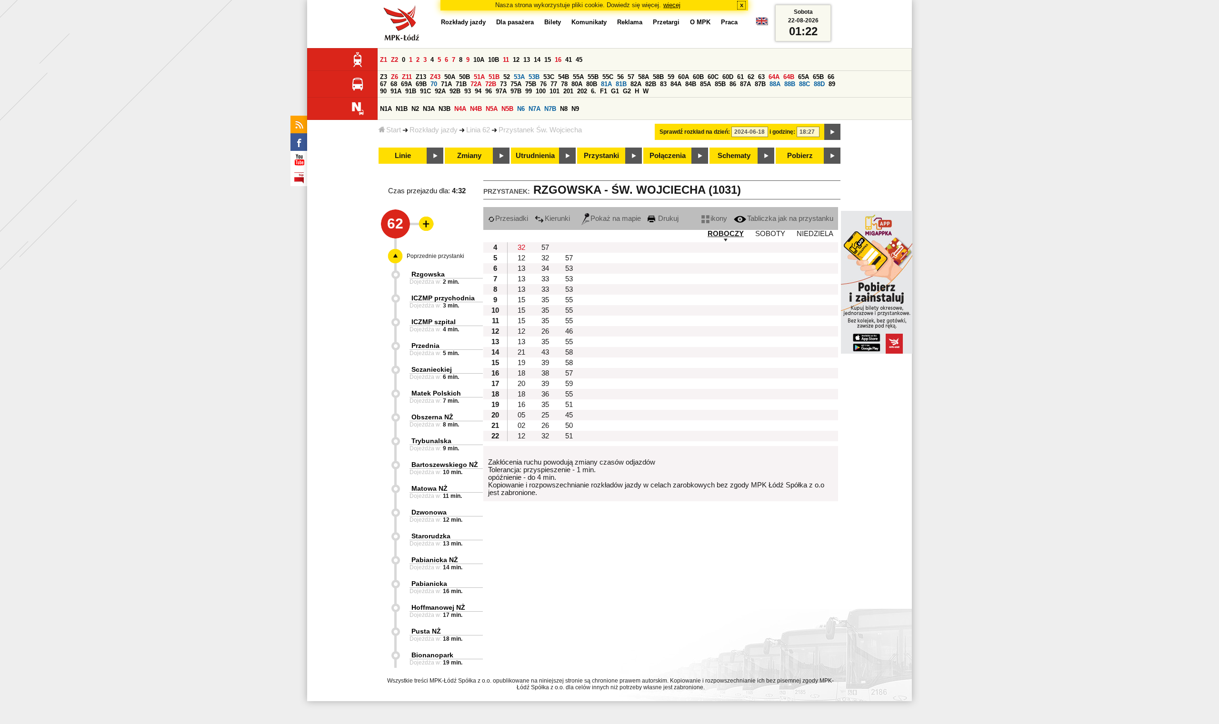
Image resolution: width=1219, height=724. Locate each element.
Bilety (552, 22)
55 (569, 300)
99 (528, 91)
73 (503, 84)
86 (732, 84)
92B (455, 91)
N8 (564, 108)
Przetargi (666, 22)
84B (690, 84)
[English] (762, 23)
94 (478, 91)
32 (521, 247)
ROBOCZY (726, 234)
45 (579, 59)
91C (425, 91)
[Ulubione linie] (423, 224)
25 (545, 415)
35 (545, 300)
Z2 (394, 59)
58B (658, 76)
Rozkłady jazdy (434, 130)
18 (521, 373)
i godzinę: (782, 132)
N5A (492, 108)
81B (621, 84)
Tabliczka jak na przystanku (790, 218)
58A (643, 76)
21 (521, 352)
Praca (729, 22)
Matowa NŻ (429, 488)
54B (563, 76)
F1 (603, 91)
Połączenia (667, 155)
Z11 (407, 76)
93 (467, 91)
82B (650, 84)
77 (553, 84)
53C (548, 76)
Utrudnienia (535, 155)
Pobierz (800, 155)
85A (705, 84)
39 (545, 363)
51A (479, 76)
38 (545, 373)
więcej (671, 5)
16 (558, 59)
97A (501, 91)
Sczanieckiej (431, 369)
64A (774, 76)
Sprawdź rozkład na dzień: (694, 132)
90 (383, 91)
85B (720, 84)
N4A (460, 108)
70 (433, 84)
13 (526, 59)
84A (675, 84)
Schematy (734, 155)
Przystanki (601, 155)
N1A (386, 108)
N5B (507, 108)
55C (607, 76)
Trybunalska (431, 441)
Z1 (383, 59)
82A (635, 84)
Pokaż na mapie (615, 218)
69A (406, 84)
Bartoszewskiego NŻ (444, 464)
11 (506, 59)
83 (663, 84)
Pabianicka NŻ (434, 560)
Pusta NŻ (426, 631)
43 (545, 352)
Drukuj (667, 218)
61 (740, 76)
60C (713, 76)
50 (569, 425)
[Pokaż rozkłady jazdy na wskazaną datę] (832, 132)
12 (516, 59)
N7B (550, 108)
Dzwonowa (429, 512)
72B (490, 84)
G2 (627, 91)
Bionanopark (432, 655)
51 (569, 404)
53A (519, 76)
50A (449, 76)
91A (395, 91)
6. (593, 91)
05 (521, 415)
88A (774, 84)
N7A (534, 108)
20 (521, 383)
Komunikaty (589, 22)
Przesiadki (511, 218)
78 (564, 84)
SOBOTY (770, 234)
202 (582, 91)
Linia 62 (478, 130)
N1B (402, 108)
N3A (429, 108)
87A (745, 84)
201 (568, 91)
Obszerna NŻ (432, 417)
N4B (476, 108)
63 (761, 76)
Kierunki (557, 218)
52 (506, 76)
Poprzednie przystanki (435, 256)
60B (698, 76)
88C (804, 84)
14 (537, 59)
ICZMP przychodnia (443, 298)
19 (521, 363)
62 (751, 76)
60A (683, 76)
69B (421, 84)
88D (819, 84)
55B (593, 76)
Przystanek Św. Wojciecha (540, 130)
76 (543, 84)
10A (478, 59)
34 (545, 268)
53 (569, 268)
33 (545, 279)
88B (789, 84)
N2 (415, 108)
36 (545, 394)
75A (515, 84)
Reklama (629, 22)
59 (671, 76)
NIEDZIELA (815, 234)
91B (410, 91)
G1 (615, 91)
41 (568, 59)
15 (547, 59)
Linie (403, 155)
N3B (444, 108)
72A (475, 84)
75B (530, 84)
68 (393, 84)
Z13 (421, 76)
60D (727, 76)
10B (493, 59)
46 (569, 331)
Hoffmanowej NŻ (438, 607)
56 (620, 76)
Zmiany (469, 155)
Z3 (383, 76)
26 (545, 331)
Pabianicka (429, 583)
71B (461, 84)
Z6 (394, 76)
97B (515, 91)
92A (440, 91)
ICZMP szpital (433, 322)
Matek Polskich (436, 393)
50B (464, 76)
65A (803, 76)
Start (393, 130)
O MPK (700, 22)
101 (555, 91)
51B (494, 76)
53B (534, 76)
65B (818, 76)
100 (541, 91)
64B (788, 76)
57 (631, 76)
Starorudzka (430, 536)
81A (606, 84)
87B (760, 84)
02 (521, 425)
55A (578, 76)
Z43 (435, 76)
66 (831, 76)
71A (446, 84)
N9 (575, 108)
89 (832, 84)
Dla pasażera (515, 22)
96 (488, 91)
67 (383, 84)
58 (569, 352)
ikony (718, 218)
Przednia (425, 345)
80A (576, 84)
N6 (521, 108)
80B (591, 84)
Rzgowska (428, 274)
